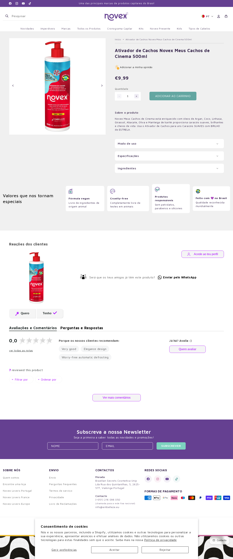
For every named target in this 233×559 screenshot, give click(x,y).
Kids (179, 28)
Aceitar (114, 549)
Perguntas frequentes (63, 484)
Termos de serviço (60, 490)
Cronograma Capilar (119, 28)
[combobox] (39, 16)
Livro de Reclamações (63, 503)
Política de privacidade (160, 540)
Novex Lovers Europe (16, 503)
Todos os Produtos (89, 28)
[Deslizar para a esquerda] (13, 86)
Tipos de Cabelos (199, 28)
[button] (226, 16)
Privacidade (56, 497)
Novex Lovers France (16, 497)
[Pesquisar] (7, 16)
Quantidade (121, 88)
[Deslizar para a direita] (102, 86)
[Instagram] (157, 479)
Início (118, 39)
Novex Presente (160, 28)
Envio (52, 477)
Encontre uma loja (14, 484)
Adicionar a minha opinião (136, 67)
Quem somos (11, 477)
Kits (141, 28)
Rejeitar (165, 549)
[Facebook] (148, 479)
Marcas (66, 28)
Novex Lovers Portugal (17, 490)
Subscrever (171, 445)
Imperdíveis (48, 28)
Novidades (27, 28)
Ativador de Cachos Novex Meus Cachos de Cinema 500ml (159, 39)
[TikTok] (176, 479)
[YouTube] (167, 479)
